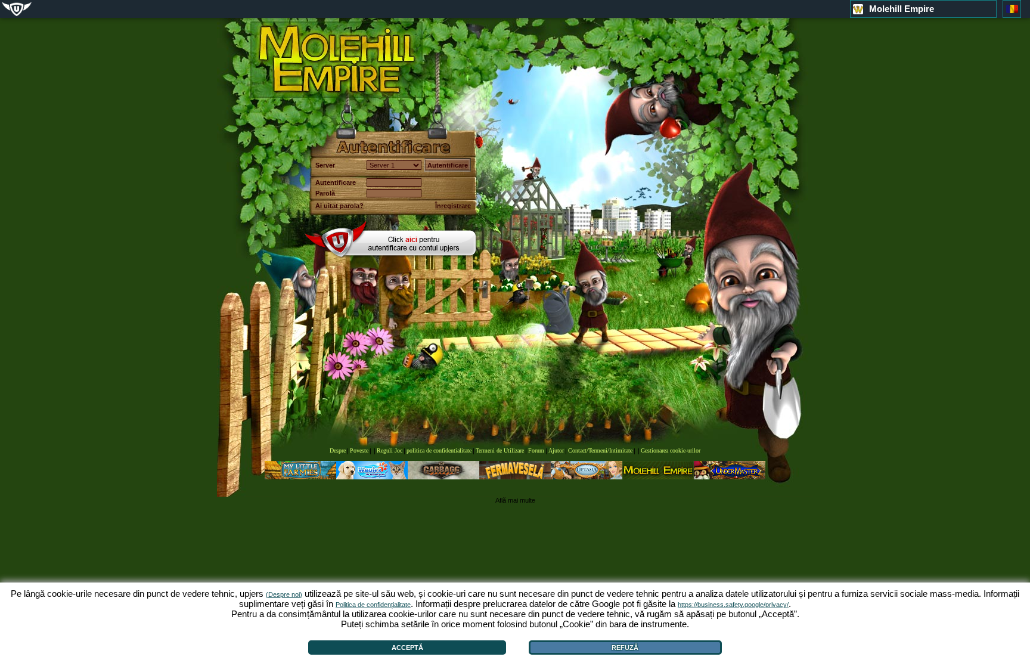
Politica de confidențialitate (373, 604)
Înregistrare (453, 205)
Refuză (625, 647)
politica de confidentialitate (439, 450)
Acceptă (407, 647)
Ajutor (556, 450)
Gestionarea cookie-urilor (670, 450)
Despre (338, 450)
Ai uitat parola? (339, 205)
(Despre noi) (284, 594)
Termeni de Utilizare (500, 450)
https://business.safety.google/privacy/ (733, 604)
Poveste (359, 450)
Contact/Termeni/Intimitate (600, 450)
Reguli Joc (389, 450)
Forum (536, 450)
